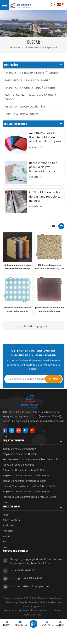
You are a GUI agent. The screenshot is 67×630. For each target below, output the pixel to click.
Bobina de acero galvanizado (19, 449)
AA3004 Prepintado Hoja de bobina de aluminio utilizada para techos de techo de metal (45, 137)
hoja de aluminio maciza (21, 114)
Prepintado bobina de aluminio (20, 454)
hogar (6, 515)
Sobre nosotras (11, 520)
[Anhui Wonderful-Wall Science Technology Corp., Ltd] (20, 6)
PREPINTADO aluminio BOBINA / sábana (31, 73)
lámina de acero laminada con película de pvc (29, 486)
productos (8, 526)
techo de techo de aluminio (18, 465)
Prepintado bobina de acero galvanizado (26, 476)
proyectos (8, 531)
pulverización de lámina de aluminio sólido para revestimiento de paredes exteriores (49, 309)
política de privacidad (40, 610)
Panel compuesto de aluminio (25, 106)
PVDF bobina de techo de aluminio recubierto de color (44, 196)
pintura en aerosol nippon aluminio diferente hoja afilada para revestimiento (18, 267)
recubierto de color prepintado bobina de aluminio (31, 459)
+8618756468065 (32, 579)
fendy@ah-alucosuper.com (33, 587)
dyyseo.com (39, 606)
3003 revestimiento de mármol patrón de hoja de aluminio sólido (49, 267)
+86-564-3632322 (25, 571)
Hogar (17, 47)
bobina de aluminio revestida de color (24, 470)
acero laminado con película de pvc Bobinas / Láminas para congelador (43, 167)
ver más (33, 147)
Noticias (7, 536)
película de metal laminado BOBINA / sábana (30, 97)
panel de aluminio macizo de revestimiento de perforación (17, 309)
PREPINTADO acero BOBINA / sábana (29, 88)
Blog (5, 542)
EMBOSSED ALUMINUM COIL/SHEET (27, 80)
